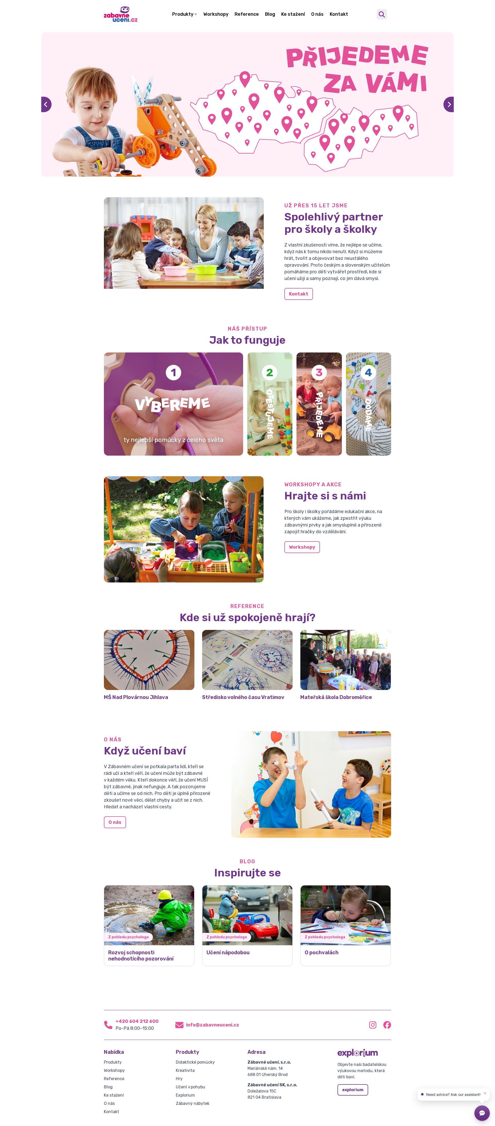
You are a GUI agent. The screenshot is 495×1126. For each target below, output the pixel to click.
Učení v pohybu (190, 1086)
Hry (179, 1078)
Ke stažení (293, 14)
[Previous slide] (46, 104)
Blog (270, 14)
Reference (247, 14)
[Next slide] (448, 104)
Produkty (182, 14)
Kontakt (339, 14)
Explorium (185, 1095)
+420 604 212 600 (137, 1021)
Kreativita (185, 1070)
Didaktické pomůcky (195, 1062)
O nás (317, 14)
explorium (353, 1089)
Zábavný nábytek (192, 1103)
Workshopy (215, 14)
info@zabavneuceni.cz (212, 1025)
